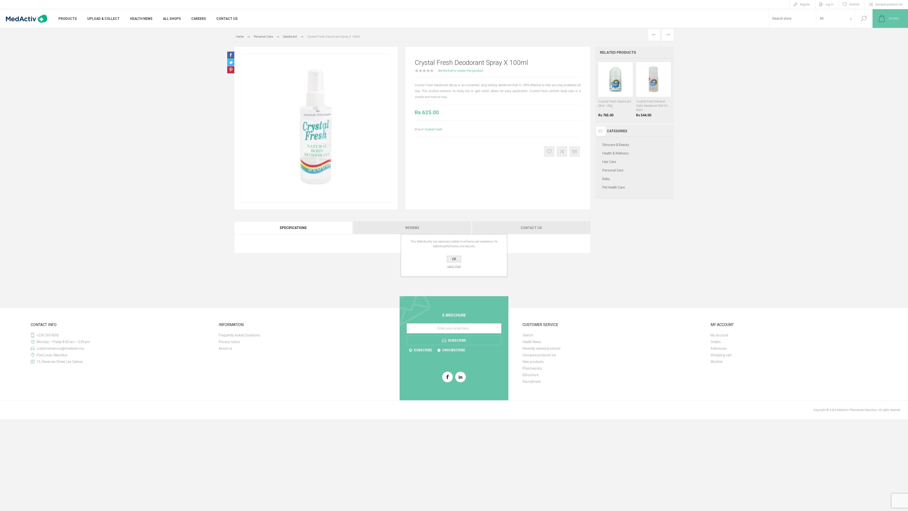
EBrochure (530, 375)
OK (454, 259)
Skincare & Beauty (615, 145)
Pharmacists (532, 368)
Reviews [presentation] (412, 228)
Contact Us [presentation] (531, 228)
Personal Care (612, 170)
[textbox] (792, 18)
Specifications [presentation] (293, 228)
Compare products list (889, 4)
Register (805, 4)
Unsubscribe (453, 350)
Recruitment (532, 381)
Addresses (719, 348)
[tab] (293, 227)
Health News (532, 342)
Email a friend (574, 151)
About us (225, 348)
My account (719, 335)
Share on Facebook (230, 55)
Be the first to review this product (460, 70)
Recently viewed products (541, 348)
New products (533, 362)
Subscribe (423, 350)
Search (864, 18)
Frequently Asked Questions (239, 335)
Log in (829, 4)
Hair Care (609, 162)
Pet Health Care (613, 187)
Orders (716, 342)
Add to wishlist (549, 151)
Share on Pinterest (230, 69)
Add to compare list (562, 151)
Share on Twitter (230, 62)
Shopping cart (721, 355)
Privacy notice (229, 342)
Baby (606, 179)
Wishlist (716, 362)
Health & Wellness (615, 153)
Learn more (454, 266)
